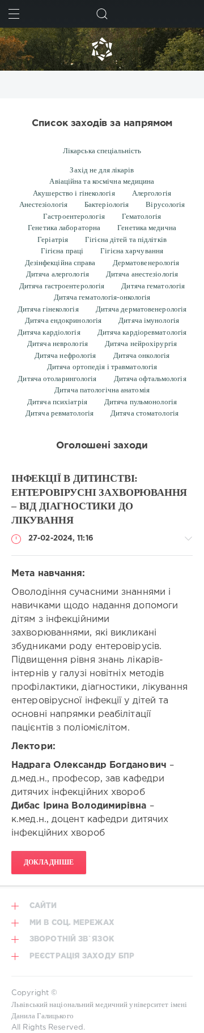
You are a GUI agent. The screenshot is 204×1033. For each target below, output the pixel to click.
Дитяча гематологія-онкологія (102, 297)
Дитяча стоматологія (144, 413)
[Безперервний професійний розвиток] (102, 49)
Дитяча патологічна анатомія (102, 390)
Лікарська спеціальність (102, 150)
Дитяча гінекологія (48, 309)
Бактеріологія (106, 204)
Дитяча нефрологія (65, 355)
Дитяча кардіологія (49, 332)
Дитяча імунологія (148, 320)
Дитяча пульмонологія (140, 401)
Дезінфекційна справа (60, 262)
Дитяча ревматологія (60, 413)
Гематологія (141, 216)
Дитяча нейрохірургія (141, 343)
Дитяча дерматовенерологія (141, 309)
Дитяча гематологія (153, 286)
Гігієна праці (62, 251)
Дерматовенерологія (146, 262)
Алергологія (151, 193)
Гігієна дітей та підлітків (126, 239)
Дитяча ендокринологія (63, 320)
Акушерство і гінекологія (74, 193)
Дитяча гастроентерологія (62, 286)
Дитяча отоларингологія (57, 378)
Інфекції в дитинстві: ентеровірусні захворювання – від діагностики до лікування (99, 499)
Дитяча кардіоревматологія (142, 332)
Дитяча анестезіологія (142, 274)
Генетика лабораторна (64, 227)
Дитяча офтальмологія (150, 378)
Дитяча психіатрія (57, 401)
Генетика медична (146, 227)
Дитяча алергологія (57, 274)
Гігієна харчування (131, 251)
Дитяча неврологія (57, 343)
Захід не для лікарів (102, 170)
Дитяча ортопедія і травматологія (102, 366)
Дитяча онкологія (141, 355)
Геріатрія (52, 239)
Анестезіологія (43, 204)
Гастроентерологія (74, 216)
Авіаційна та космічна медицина (101, 181)
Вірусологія (165, 204)
